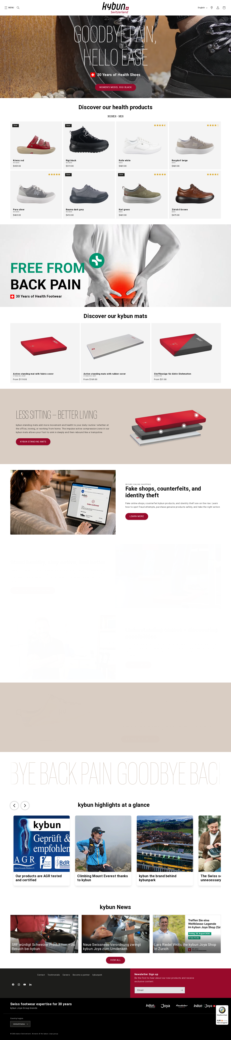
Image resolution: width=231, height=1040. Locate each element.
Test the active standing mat (32, 590)
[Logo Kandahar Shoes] (181, 1006)
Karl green (124, 209)
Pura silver (19, 209)
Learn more (137, 516)
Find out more (138, 665)
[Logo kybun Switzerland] (150, 1006)
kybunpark (97, 975)
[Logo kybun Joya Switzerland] (207, 1006)
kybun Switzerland (23, 1034)
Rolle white (125, 160)
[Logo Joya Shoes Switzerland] (165, 1006)
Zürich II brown (180, 209)
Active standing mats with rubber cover (105, 374)
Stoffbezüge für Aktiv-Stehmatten (172, 374)
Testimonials (54, 975)
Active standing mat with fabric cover (33, 374)
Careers (66, 975)
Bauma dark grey (75, 209)
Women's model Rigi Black (115, 87)
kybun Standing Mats (33, 441)
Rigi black (71, 160)
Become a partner (81, 975)
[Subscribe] (182, 990)
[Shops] (212, 8)
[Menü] (226, 1006)
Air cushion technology (140, 739)
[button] (6, 8)
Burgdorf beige (180, 160)
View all (115, 960)
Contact (41, 975)
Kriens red (18, 160)
